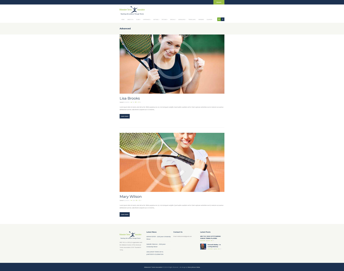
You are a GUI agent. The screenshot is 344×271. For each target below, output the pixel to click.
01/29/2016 (126, 102)
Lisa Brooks (130, 98)
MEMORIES (201, 19)
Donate (219, 2)
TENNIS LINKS (191, 19)
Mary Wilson (131, 196)
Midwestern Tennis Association (153, 267)
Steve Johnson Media (194, 267)
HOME (122, 19)
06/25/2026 (202, 240)
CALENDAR (209, 19)
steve (209, 240)
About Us (130, 19)
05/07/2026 (210, 249)
